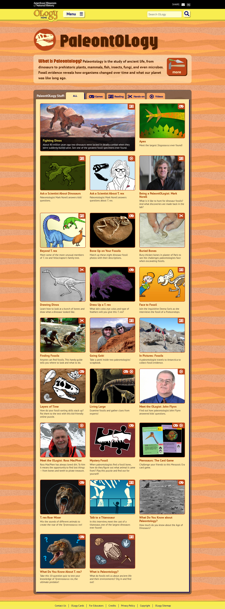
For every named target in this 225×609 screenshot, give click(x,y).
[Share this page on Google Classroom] (188, 4)
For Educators (96, 605)
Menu (75, 13)
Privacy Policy (128, 605)
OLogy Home (45, 15)
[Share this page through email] (183, 4)
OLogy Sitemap (163, 605)
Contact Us (60, 605)
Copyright (145, 605)
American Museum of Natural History (44, 4)
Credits (112, 605)
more (176, 71)
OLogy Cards (77, 605)
